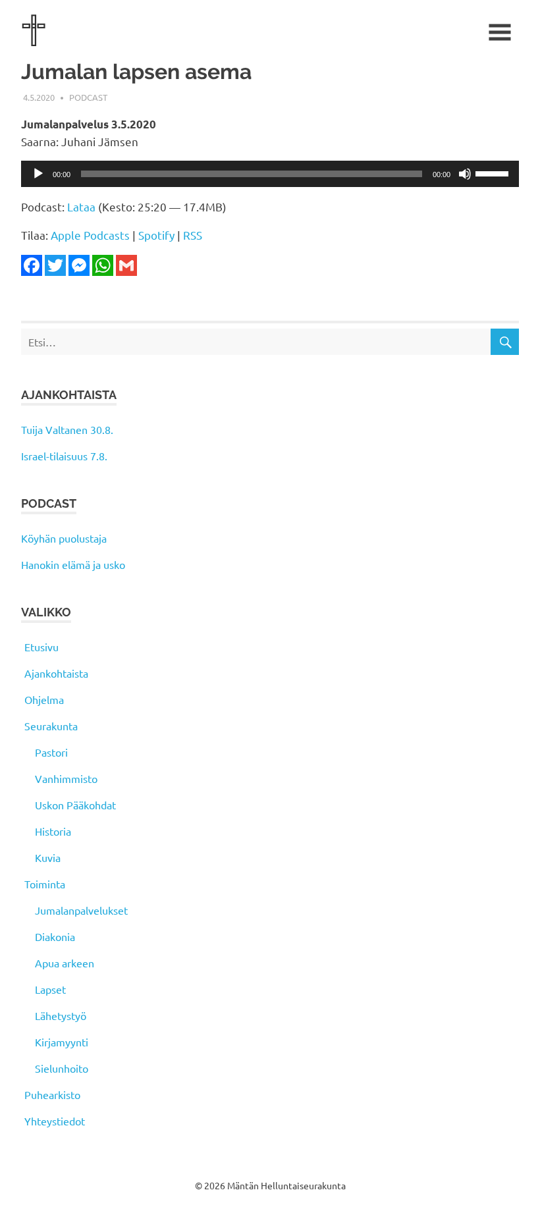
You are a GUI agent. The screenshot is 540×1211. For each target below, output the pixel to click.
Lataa (81, 206)
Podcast (88, 97)
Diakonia (55, 936)
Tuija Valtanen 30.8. (67, 429)
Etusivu (41, 646)
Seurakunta (51, 725)
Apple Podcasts (90, 235)
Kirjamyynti (61, 1041)
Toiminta (44, 883)
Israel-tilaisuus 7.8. (64, 455)
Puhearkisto (52, 1094)
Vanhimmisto (66, 778)
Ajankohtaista (56, 673)
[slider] (493, 172)
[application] (270, 174)
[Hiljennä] (465, 173)
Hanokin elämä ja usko (73, 564)
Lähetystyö (60, 1015)
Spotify (156, 235)
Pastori (51, 752)
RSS (192, 235)
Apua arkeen (64, 962)
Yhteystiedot (54, 1120)
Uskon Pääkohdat (75, 804)
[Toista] (38, 173)
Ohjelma (44, 699)
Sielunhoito (61, 1068)
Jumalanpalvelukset (81, 910)
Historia (53, 831)
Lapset (50, 989)
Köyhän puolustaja (64, 538)
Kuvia (48, 857)
